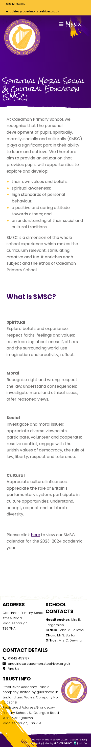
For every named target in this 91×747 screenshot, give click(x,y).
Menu (72, 24)
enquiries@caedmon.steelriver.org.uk (32, 11)
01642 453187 (15, 4)
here (35, 535)
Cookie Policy (77, 739)
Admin (83, 743)
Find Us (13, 669)
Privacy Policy (34, 743)
